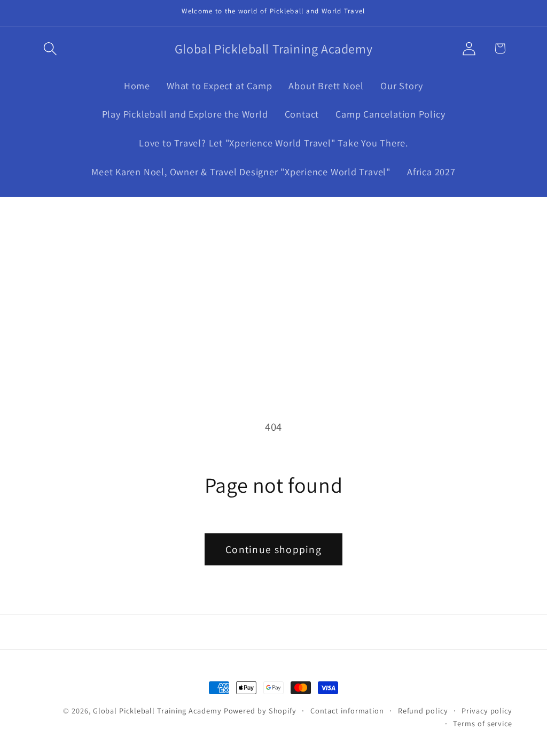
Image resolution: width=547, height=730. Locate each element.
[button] (50, 48)
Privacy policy (487, 710)
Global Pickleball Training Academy (157, 710)
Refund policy (423, 710)
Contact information (347, 710)
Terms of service (482, 723)
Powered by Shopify (260, 710)
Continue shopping (273, 549)
